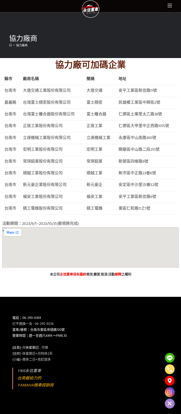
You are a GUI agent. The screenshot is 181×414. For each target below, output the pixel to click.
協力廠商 (22, 45)
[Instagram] (170, 392)
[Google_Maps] (170, 381)
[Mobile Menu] (170, 5)
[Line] (170, 358)
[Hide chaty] (170, 403)
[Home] (10, 45)
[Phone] (170, 369)
